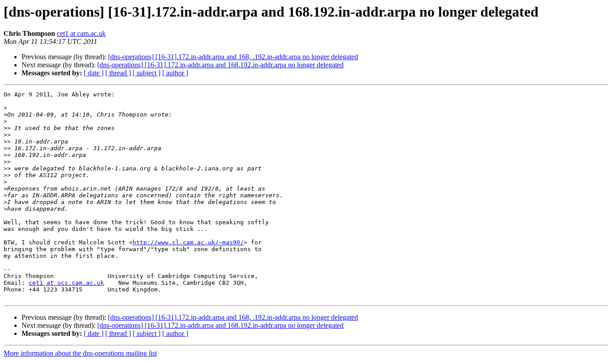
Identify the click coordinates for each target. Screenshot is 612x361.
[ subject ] (146, 73)
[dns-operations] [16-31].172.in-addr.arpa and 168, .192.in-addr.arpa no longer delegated (233, 57)
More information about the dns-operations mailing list (80, 353)
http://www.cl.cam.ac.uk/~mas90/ (188, 242)
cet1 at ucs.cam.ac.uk (66, 282)
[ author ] (175, 73)
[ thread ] (118, 73)
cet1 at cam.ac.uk (81, 33)
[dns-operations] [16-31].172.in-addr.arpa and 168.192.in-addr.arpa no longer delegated (220, 65)
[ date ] (93, 73)
